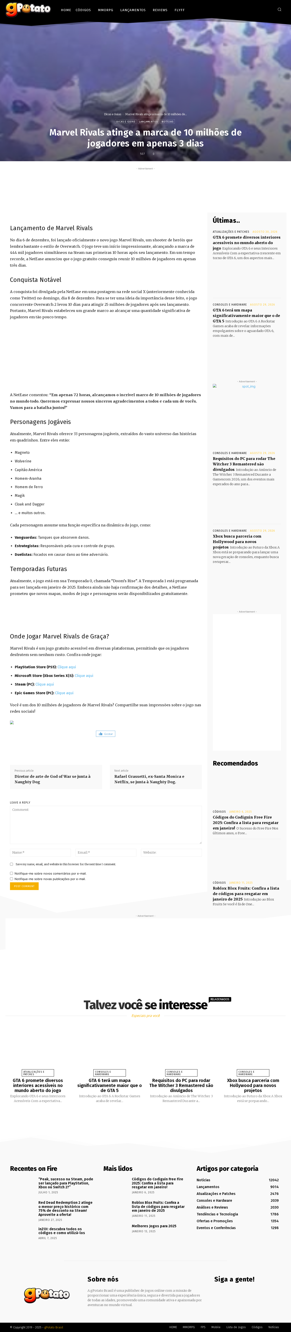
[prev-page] (140, 1114)
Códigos (219, 811)
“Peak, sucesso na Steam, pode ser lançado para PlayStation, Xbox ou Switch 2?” (65, 1183)
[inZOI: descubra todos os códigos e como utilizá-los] (22, 1235)
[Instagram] (262, 9)
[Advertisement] (145, 181)
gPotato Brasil (53, 1327)
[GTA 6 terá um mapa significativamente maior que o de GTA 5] (247, 355)
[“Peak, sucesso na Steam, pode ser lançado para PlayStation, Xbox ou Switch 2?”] (22, 1185)
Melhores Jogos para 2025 (154, 1226)
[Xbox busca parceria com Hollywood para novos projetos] (247, 581)
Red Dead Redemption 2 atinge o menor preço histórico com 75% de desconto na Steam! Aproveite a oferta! (65, 1208)
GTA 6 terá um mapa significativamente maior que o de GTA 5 (246, 315)
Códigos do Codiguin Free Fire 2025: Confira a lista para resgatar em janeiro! (245, 822)
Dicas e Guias (112, 114)
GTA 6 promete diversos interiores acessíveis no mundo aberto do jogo (247, 242)
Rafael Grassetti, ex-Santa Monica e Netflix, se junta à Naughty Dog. (149, 779)
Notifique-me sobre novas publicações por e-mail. (50, 879)
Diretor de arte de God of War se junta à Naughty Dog (52, 779)
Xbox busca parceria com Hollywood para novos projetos (237, 541)
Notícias (167, 121)
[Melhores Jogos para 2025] (116, 1232)
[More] (180, 201)
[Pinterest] (159, 201)
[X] (269, 9)
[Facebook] (256, 9)
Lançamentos (148, 121)
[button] (279, 9)
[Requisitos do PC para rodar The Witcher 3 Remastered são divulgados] (247, 504)
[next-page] (150, 1114)
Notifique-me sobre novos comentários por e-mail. (51, 873)
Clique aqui (67, 667)
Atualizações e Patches (231, 231)
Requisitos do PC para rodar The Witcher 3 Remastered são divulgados (244, 464)
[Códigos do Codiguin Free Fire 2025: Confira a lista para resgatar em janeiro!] (247, 788)
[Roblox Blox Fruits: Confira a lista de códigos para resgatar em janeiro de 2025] (247, 859)
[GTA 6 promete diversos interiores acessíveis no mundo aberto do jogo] (247, 277)
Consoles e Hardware (230, 304)
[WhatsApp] (169, 201)
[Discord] (249, 9)
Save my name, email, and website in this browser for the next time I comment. (66, 864)
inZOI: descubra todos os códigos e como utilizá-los (61, 1231)
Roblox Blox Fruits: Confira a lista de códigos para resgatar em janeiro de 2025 (246, 893)
